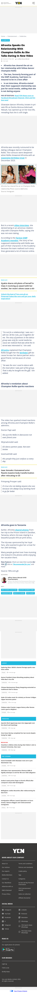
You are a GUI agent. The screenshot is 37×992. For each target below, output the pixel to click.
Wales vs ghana (19, 593)
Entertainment (12, 36)
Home (3, 36)
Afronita (5, 350)
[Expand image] (35, 166)
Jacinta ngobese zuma (26, 590)
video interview (21, 225)
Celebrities (22, 36)
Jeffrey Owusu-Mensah (23, 59)
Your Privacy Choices (20, 991)
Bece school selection (9, 590)
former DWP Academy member (14, 239)
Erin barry (30, 593)
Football (4, 712)
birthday (24, 352)
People (3, 672)
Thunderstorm (6, 593)
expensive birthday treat (13, 157)
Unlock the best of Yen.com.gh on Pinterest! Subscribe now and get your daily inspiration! (18, 296)
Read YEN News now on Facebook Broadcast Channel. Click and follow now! (18, 97)
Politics (3, 807)
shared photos (22, 529)
